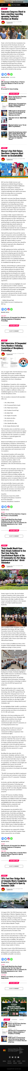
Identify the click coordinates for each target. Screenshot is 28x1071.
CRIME (14, 1061)
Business (20, 1063)
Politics (9, 1061)
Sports (23, 1061)
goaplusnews (10, 22)
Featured (13, 77)
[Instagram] (8, 74)
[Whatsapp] (11, 74)
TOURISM (18, 1061)
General (4, 1061)
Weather (15, 1063)
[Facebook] (2, 74)
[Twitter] (5, 74)
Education (9, 1063)
